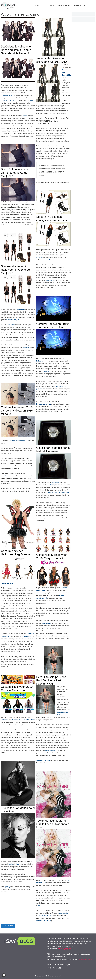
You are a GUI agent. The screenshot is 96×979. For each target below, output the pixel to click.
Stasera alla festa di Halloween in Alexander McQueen (16, 270)
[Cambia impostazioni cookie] (4, 975)
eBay (47, 510)
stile (67, 880)
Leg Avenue (7, 583)
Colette (24, 116)
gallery (7, 887)
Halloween (21, 309)
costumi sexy (27, 636)
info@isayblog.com (64, 949)
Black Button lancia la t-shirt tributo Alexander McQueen (15, 173)
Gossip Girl (47, 915)
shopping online (46, 260)
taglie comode (50, 750)
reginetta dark (64, 913)
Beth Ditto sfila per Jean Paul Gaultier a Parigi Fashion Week (51, 680)
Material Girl (41, 883)
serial (41, 915)
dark (17, 864)
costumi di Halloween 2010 (19, 441)
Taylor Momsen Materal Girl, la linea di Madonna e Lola (52, 824)
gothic (10, 864)
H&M (31, 100)
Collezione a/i (48, 5)
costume (51, 485)
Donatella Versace (7, 100)
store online (49, 280)
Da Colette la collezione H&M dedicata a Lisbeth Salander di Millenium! (16, 50)
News (36, 5)
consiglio (39, 257)
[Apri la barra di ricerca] (92, 5)
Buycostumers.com (43, 404)
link (39, 905)
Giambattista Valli (7, 95)
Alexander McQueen (13, 320)
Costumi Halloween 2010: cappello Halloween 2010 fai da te (17, 410)
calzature (25, 347)
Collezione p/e (64, 5)
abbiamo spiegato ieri (43, 921)
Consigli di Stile (81, 5)
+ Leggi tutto (8, 926)
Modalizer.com (6, 476)
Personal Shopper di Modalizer (58, 492)
